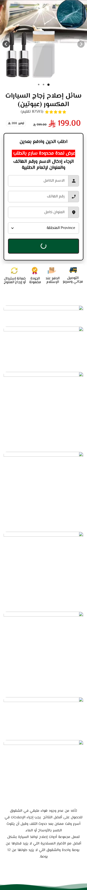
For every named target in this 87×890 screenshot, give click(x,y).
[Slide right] (6, 44)
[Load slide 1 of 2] (43, 84)
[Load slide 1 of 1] (48, 84)
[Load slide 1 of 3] (38, 84)
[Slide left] (81, 44)
